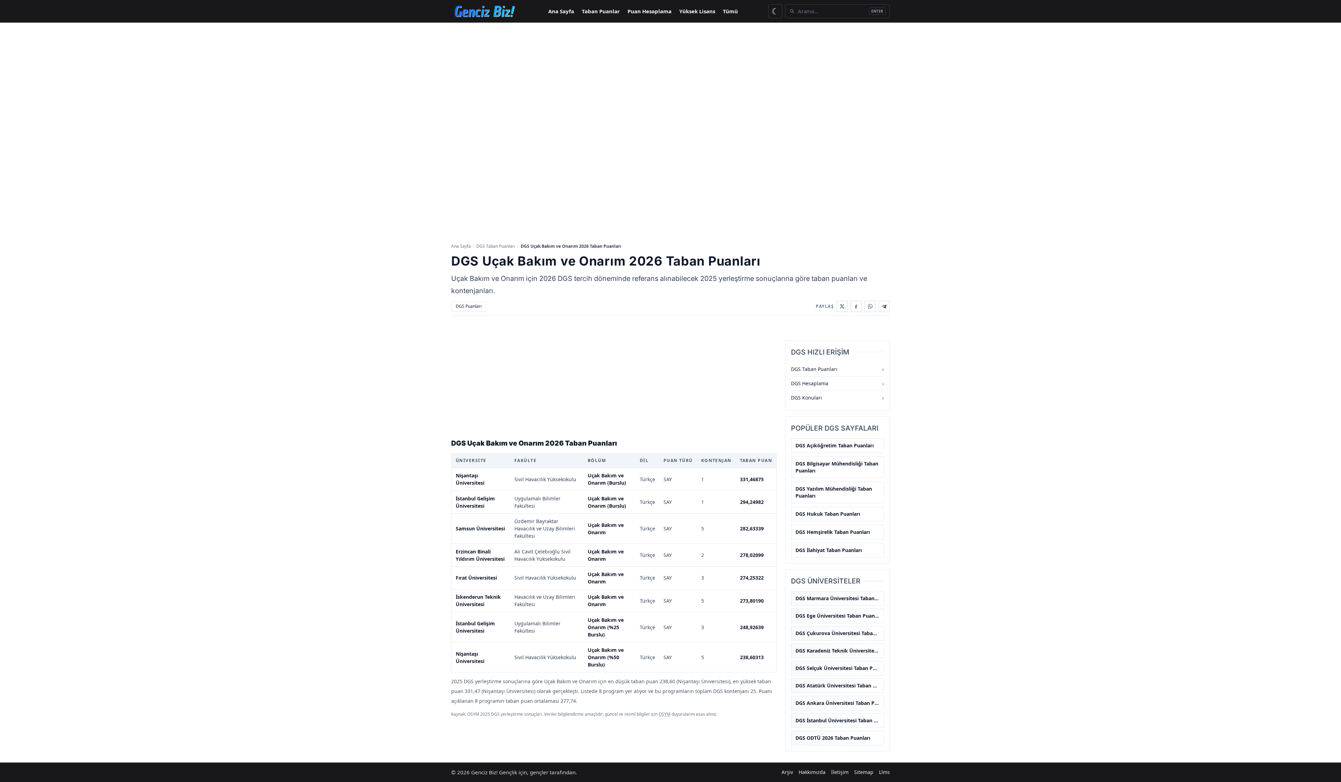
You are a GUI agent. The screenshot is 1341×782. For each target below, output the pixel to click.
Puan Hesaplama (650, 11)
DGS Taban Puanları (495, 246)
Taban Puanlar (601, 11)
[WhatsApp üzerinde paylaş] (870, 306)
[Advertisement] (670, 75)
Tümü (730, 11)
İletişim (840, 772)
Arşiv (787, 772)
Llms (884, 772)
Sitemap (863, 772)
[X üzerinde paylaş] (842, 306)
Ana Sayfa (561, 11)
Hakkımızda (812, 772)
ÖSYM (664, 714)
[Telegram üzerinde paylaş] (884, 306)
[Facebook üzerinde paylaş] (856, 306)
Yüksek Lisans (697, 11)
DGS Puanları (469, 306)
